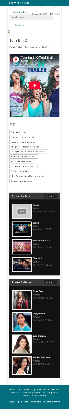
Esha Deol (38, 291)
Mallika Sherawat (41, 357)
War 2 (36, 223)
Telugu (53, 7)
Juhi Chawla (39, 336)
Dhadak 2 (37, 258)
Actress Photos (39, 395)
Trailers (19, 25)
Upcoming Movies (41, 389)
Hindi (40, 7)
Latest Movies (24, 389)
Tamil (14, 12)
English (27, 7)
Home (14, 7)
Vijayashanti (39, 313)
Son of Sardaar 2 (41, 240)
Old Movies (26, 392)
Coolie (36, 205)
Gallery (46, 392)
